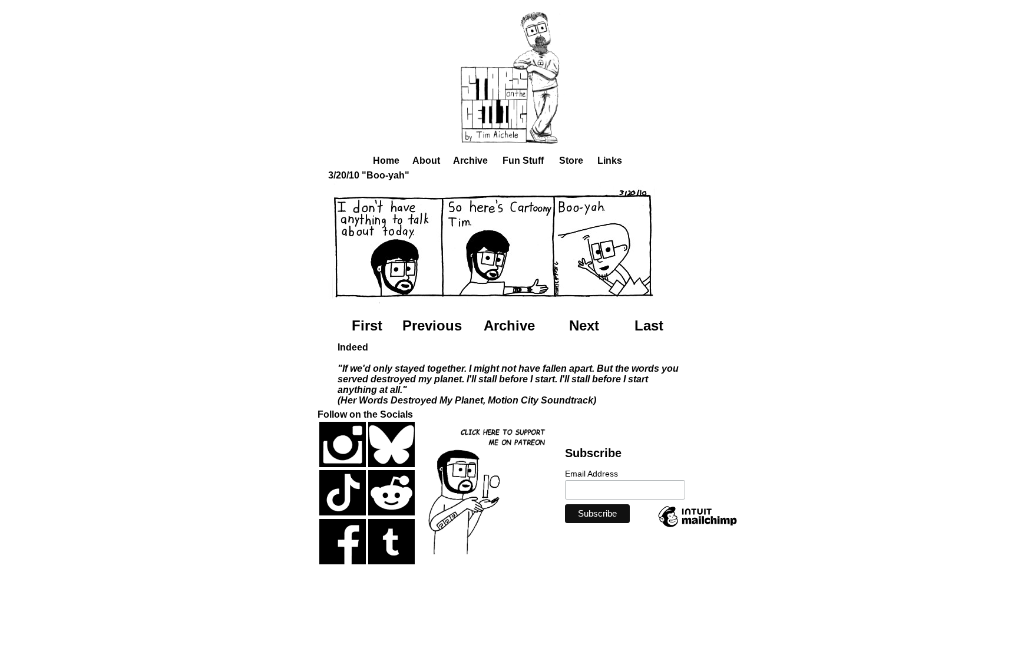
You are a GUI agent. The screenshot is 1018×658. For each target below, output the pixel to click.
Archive (470, 161)
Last (648, 325)
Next (584, 325)
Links (609, 161)
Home (386, 161)
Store (571, 161)
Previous (432, 325)
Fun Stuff (523, 161)
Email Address (591, 473)
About (426, 161)
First (367, 325)
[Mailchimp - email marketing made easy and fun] (697, 526)
